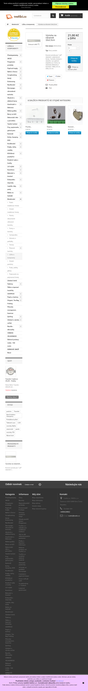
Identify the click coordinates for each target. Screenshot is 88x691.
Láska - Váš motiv (11, 344)
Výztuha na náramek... (13, 464)
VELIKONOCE (12, 336)
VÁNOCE (10, 333)
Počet (70, 45)
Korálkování (11, 143)
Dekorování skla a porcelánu (12, 119)
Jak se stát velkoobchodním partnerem (24, 536)
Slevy (10, 361)
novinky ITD (10, 432)
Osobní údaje (36, 506)
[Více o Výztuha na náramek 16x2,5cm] (10, 456)
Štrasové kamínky (11, 249)
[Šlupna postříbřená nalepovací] (56, 114)
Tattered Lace (10, 423)
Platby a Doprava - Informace (22, 543)
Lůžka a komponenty (11, 256)
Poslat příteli (53, 85)
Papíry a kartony (12, 297)
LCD (19, 423)
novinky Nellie (11, 426)
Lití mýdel (10, 166)
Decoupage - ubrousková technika (11, 91)
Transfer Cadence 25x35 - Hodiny (11, 380)
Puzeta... (29, 127)
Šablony (10, 284)
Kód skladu (49, 46)
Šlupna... (50, 127)
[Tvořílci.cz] (17, 16)
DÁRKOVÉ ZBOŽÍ (13, 349)
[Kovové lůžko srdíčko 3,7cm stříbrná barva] (77, 114)
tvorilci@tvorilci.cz (74, 516)
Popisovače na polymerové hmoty (13, 275)
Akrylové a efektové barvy (12, 99)
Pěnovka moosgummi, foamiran (11, 310)
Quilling (10, 316)
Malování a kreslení (11, 174)
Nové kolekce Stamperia (10, 415)
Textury (11, 245)
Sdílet (58, 76)
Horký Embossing (11, 80)
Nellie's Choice (12, 71)
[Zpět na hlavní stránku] (8, 24)
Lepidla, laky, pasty (11, 187)
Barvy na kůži (11, 114)
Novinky (21, 500)
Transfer (16, 411)
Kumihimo (10, 170)
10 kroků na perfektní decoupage (23, 569)
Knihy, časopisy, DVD (12, 138)
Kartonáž (10, 134)
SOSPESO (10, 294)
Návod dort (10, 435)
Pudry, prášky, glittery (12, 269)
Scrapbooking (12, 75)
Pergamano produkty (11, 63)
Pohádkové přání (12, 419)
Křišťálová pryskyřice (10, 155)
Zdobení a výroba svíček (13, 321)
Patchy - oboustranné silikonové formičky (11, 220)
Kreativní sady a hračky (12, 161)
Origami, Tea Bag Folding (13, 302)
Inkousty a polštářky (11, 239)
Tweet (50, 76)
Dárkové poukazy (13, 339)
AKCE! (9, 58)
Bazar (9, 353)
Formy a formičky (10, 230)
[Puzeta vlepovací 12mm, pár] (35, 114)
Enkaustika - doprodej (11, 181)
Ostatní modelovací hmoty (13, 210)
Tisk (50, 88)
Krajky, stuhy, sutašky (11, 148)
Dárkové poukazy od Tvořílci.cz (23, 549)
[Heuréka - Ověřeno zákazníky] (13, 34)
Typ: (47, 50)
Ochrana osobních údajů (22, 514)
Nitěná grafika (12, 111)
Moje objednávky (37, 497)
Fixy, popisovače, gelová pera (13, 129)
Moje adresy (36, 503)
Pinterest (51, 80)
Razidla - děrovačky (10, 328)
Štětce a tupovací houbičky (13, 288)
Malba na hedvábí (10, 194)
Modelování (11, 199)
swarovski (9, 429)
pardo (17, 429)
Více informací (26, 7)
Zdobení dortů (12, 280)
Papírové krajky (12, 68)
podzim (8, 411)
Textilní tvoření (12, 124)
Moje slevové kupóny (39, 509)
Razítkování (11, 85)
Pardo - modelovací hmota (13, 204)
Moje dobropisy (37, 500)
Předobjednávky (12, 55)
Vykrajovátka (13, 235)
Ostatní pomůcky (10, 262)
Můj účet (36, 494)
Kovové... (71, 127)
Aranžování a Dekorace (11, 106)
